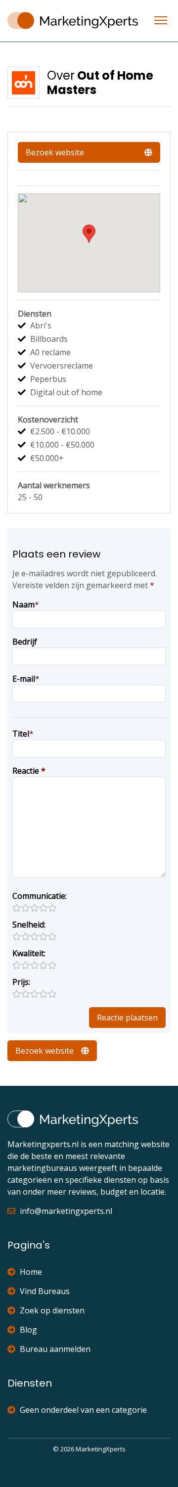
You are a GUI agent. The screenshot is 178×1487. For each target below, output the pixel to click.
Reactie (28, 770)
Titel (20, 733)
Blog (28, 1329)
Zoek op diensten (52, 1310)
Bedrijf (24, 641)
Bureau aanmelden (55, 1349)
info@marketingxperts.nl (66, 1211)
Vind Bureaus (45, 1291)
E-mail (23, 678)
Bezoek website (55, 152)
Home (31, 1271)
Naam (23, 604)
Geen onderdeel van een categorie (83, 1409)
